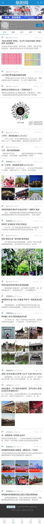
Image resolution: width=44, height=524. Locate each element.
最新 (13, 32)
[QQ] (11, 506)
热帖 (39, 32)
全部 (4, 32)
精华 (30, 32)
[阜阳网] (22, 2)
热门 (22, 32)
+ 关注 (39, 25)
